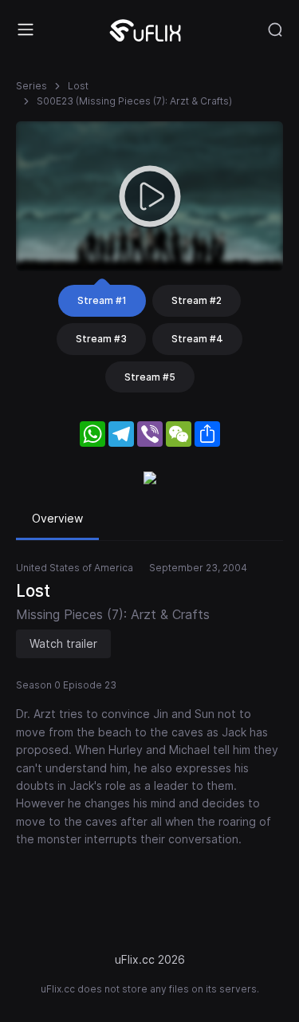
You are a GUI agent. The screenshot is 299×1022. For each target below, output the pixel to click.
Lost (78, 86)
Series (31, 86)
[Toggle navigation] (25, 29)
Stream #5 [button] (149, 377)
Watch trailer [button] (63, 643)
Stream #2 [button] (196, 300)
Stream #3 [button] (101, 339)
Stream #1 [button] (102, 300)
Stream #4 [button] (197, 339)
